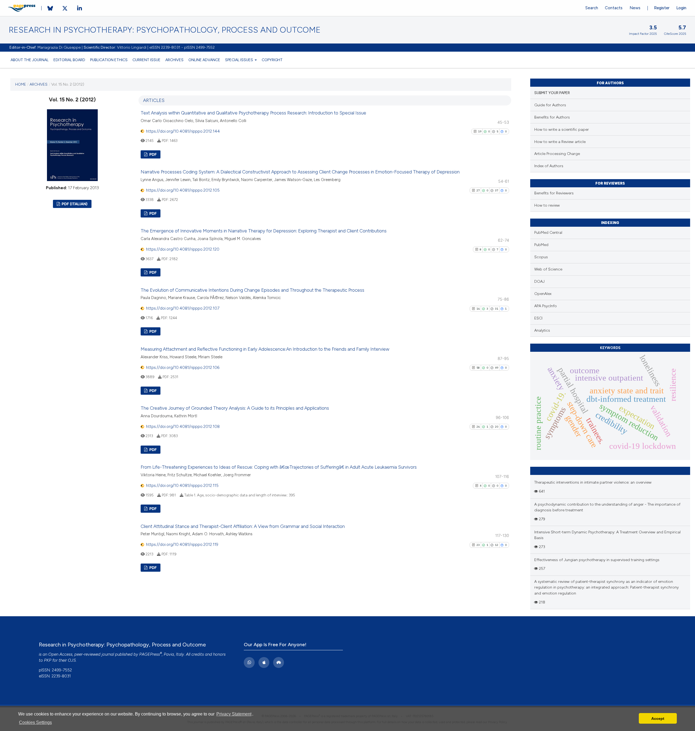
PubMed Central (548, 232)
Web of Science (548, 269)
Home (20, 84)
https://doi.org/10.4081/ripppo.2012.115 (182, 485)
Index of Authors (548, 166)
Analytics (542, 330)
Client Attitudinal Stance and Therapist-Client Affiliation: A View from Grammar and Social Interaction (243, 526)
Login (681, 7)
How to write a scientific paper (561, 129)
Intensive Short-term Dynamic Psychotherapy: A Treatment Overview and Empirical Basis (607, 535)
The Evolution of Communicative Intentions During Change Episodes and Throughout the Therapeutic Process (252, 290)
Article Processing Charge (557, 153)
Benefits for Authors (552, 117)
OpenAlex (542, 293)
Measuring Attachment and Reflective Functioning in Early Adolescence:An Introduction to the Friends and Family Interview (265, 349)
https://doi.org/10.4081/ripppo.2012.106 (182, 367)
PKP (47, 660)
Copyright (272, 60)
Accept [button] (657, 718)
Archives (174, 60)
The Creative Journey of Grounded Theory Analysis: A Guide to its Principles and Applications (235, 408)
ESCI (538, 318)
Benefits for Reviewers (554, 193)
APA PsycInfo (545, 306)
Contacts (614, 7)
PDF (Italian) (74, 203)
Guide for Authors (550, 105)
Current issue (146, 60)
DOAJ (539, 281)
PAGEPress (149, 654)
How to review (547, 205)
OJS (72, 660)
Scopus (541, 257)
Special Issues (239, 60)
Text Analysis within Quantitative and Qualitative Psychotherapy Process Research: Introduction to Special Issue (253, 113)
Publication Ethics (109, 60)
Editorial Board (69, 60)
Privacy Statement (233, 714)
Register (661, 7)
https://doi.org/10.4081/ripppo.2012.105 (183, 190)
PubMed (541, 244)
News (635, 7)
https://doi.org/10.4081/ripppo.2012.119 (182, 544)
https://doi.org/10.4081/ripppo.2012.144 (183, 131)
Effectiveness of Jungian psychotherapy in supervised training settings (596, 560)
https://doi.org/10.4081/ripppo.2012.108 (183, 426)
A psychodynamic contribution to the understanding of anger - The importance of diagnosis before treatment (607, 507)
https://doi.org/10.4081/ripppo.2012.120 (182, 249)
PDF (153, 154)
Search (591, 7)
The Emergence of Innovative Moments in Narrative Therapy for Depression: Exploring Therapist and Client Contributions (264, 231)
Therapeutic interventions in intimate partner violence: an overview (593, 482)
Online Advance (204, 60)
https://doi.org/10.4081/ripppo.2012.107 (182, 308)
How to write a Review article (560, 141)
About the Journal (30, 60)
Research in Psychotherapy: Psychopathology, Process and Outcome (165, 30)
